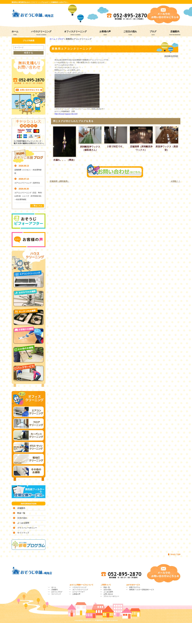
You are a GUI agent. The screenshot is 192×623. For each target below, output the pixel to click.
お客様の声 (105, 31)
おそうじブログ (56, 592)
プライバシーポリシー (27, 528)
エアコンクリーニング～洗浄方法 (27, 183)
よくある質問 (23, 523)
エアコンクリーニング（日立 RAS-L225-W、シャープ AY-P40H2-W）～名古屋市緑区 (28, 196)
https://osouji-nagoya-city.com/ (66, 114)
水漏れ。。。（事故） (64, 160)
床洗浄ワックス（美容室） (167, 148)
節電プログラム (134, 587)
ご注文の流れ (130, 31)
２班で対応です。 (116, 146)
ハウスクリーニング (41, 31)
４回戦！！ (175, 181)
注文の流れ (22, 518)
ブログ (153, 31)
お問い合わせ (108, 594)
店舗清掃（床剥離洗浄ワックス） (141, 148)
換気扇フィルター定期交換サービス (141, 589)
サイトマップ (23, 533)
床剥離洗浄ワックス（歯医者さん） (90, 148)
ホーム (15, 31)
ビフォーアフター (79, 592)
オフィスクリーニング (75, 31)
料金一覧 (21, 513)
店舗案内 (174, 31)
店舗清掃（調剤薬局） (59, 181)
